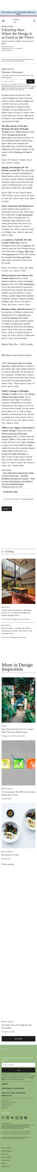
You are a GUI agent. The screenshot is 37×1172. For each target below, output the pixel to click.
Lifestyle (4, 1163)
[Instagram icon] (7, 1117)
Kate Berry (22, 736)
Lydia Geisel (6, 637)
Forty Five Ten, (24, 315)
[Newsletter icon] (3, 1117)
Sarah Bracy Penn (8, 46)
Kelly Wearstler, (19, 454)
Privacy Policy (7, 1104)
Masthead (5, 1100)
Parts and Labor (23, 257)
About (5, 1084)
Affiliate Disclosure (9, 1102)
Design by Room (6, 1148)
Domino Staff (7, 859)
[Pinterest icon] (12, 1117)
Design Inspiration (8, 26)
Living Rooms (7, 625)
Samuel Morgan (25, 619)
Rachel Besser (7, 799)
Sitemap (4, 1108)
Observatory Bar (14, 363)
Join (30, 81)
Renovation (5, 1154)
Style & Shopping (6, 1157)
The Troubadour (27, 284)
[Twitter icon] (21, 1117)
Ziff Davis (14, 1131)
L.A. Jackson (25, 246)
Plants (4, 726)
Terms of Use (6, 1106)
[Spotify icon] (25, 1117)
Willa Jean (29, 252)
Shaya (21, 252)
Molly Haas (23, 637)
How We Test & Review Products (13, 1094)
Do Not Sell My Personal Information (13, 1138)
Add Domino (6, 50)
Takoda (5, 168)
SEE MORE (18, 1039)
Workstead (18, 152)
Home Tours (6, 607)
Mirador (14, 318)
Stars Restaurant (25, 215)
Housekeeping (6, 1160)
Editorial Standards (27, 499)
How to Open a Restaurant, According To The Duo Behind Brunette (18, 481)
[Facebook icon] (16, 1117)
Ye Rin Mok (14, 736)
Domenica (9, 254)
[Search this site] (34, 21)
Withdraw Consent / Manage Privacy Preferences (16, 1137)
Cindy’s (15, 394)
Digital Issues (5, 1166)
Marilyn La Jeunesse (9, 1032)
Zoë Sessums (7, 619)
